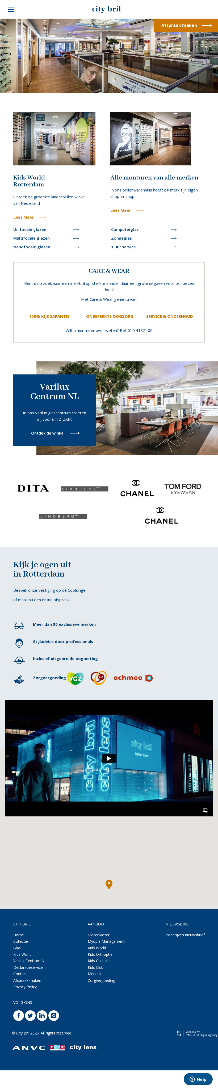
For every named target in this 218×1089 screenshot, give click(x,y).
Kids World (22, 954)
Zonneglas (121, 238)
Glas (17, 947)
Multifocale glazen (31, 238)
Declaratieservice (28, 967)
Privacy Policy (25, 986)
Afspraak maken (179, 25)
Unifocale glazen (29, 229)
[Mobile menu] (11, 9)
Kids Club (95, 967)
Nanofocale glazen (31, 246)
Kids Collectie (99, 960)
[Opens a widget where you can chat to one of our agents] (198, 1079)
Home (18, 934)
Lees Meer (23, 217)
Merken (94, 973)
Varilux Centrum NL (30, 960)
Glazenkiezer (99, 934)
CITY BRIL (22, 924)
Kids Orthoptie (100, 954)
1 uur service (123, 246)
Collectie (20, 941)
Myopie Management (106, 941)
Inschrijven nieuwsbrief (185, 934)
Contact (20, 973)
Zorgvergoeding (101, 980)
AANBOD (96, 924)
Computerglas (125, 229)
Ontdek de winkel (48, 433)
